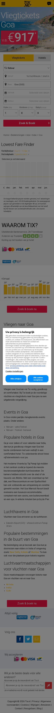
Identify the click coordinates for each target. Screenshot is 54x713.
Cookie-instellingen (14, 371)
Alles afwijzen (15, 379)
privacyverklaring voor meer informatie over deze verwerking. (26, 367)
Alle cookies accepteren (38, 378)
